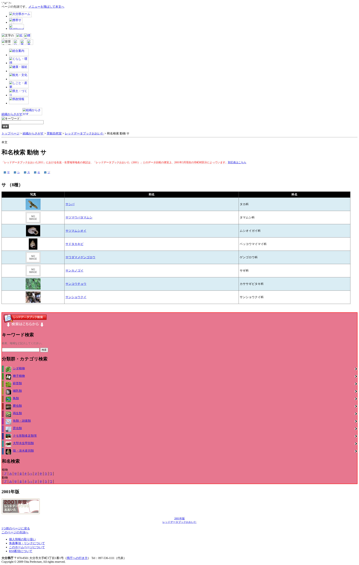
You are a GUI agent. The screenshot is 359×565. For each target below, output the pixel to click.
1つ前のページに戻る (15, 528)
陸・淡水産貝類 (23, 450)
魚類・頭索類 (22, 420)
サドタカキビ (74, 244)
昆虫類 (17, 428)
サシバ (69, 204)
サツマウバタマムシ (78, 217)
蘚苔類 (17, 383)
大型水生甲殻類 (23, 443)
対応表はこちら (237, 162)
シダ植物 (19, 368)
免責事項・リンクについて (27, 543)
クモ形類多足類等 (25, 435)
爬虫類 (17, 405)
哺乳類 (17, 390)
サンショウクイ (75, 297)
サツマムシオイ (75, 230)
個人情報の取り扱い (22, 539)
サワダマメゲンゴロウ (80, 257)
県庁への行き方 (77, 558)
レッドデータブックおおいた (84, 133)
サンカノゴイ (74, 270)
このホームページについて (27, 547)
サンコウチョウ (75, 283)
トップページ (10, 133)
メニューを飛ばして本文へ (46, 6)
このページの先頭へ (14, 532)
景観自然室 (54, 133)
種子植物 (19, 375)
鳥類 (16, 398)
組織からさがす (33, 133)
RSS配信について (20, 551)
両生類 (17, 413)
